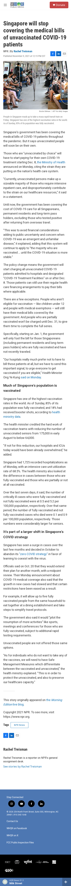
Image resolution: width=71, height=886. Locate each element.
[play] (5, 882)
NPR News (19, 725)
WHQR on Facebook (17, 828)
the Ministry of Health (51, 162)
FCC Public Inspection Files (20, 842)
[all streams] (66, 882)
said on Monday (31, 377)
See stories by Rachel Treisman (22, 766)
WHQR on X (12, 835)
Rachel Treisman (23, 51)
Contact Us (12, 821)
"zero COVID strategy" (33, 554)
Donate (60, 4)
